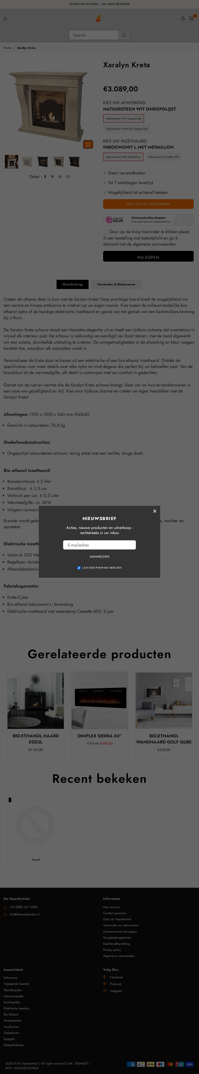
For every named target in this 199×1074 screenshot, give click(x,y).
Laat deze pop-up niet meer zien (102, 567)
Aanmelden (99, 556)
